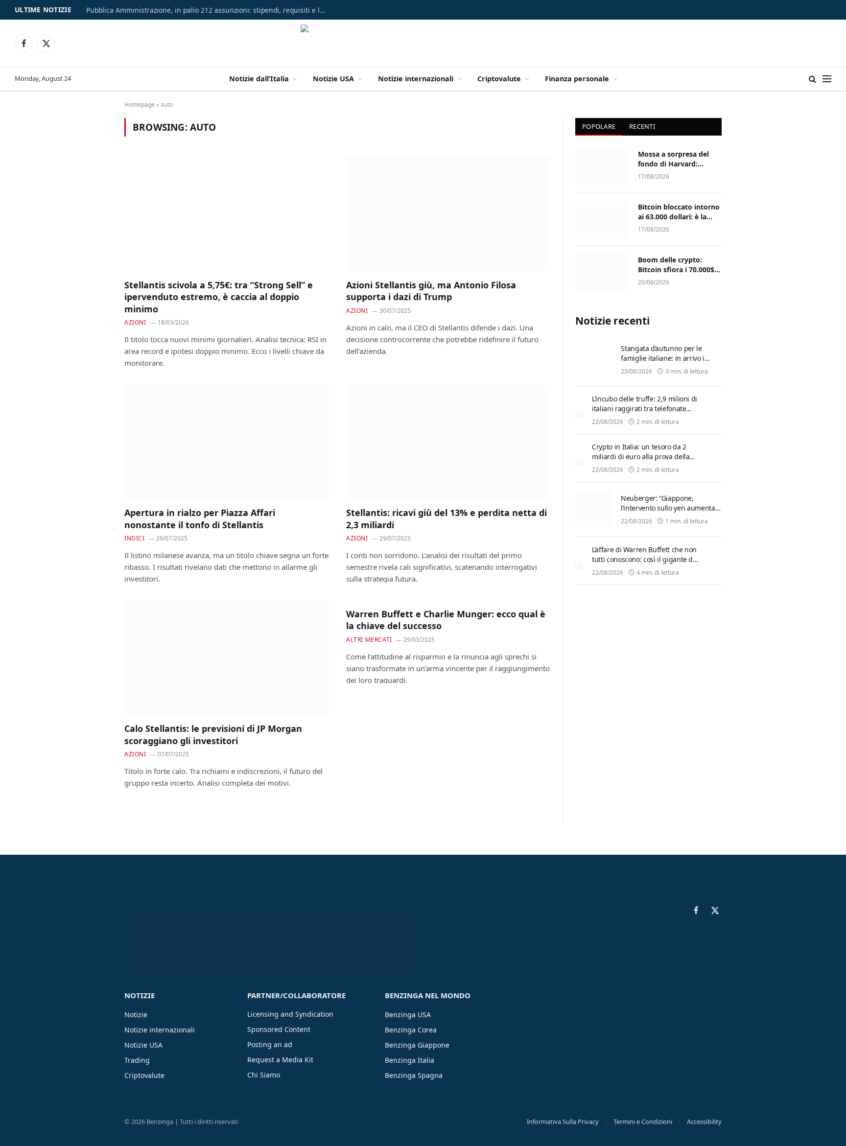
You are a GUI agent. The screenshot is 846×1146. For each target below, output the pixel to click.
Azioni (135, 322)
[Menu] (826, 79)
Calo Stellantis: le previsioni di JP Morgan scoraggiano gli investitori (213, 734)
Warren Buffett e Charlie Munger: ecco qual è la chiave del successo (445, 619)
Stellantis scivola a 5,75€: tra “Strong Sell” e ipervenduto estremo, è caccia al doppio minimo (218, 297)
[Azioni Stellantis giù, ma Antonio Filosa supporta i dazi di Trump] (448, 213)
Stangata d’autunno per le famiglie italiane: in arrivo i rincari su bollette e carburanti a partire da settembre (668, 363)
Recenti (642, 126)
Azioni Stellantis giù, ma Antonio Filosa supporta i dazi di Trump (431, 291)
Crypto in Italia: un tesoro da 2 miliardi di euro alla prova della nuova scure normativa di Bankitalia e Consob (640, 461)
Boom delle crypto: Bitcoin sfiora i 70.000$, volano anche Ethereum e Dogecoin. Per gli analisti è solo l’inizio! (678, 265)
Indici (134, 538)
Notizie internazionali (415, 78)
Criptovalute (499, 78)
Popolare (598, 126)
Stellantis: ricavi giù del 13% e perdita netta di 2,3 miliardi (446, 518)
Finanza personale (577, 78)
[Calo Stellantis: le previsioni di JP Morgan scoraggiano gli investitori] (226, 657)
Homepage (139, 104)
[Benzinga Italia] (423, 43)
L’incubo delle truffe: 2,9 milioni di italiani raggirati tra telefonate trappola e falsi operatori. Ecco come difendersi (644, 413)
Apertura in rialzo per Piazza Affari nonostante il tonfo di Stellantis (199, 518)
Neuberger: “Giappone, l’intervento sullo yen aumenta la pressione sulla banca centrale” (668, 512)
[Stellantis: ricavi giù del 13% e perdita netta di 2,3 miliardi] (448, 441)
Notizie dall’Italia (259, 78)
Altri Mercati (369, 639)
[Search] (812, 79)
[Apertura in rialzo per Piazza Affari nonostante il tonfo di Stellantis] (226, 441)
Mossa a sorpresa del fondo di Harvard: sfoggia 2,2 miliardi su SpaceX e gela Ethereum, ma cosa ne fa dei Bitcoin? (679, 159)
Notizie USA (333, 78)
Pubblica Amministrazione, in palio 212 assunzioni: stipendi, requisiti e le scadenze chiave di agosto (208, 10)
